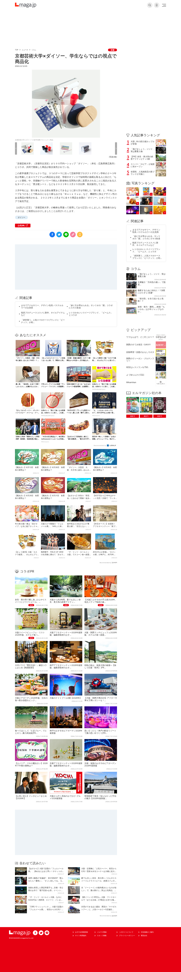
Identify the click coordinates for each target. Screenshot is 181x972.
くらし (34, 50)
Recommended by (100, 445)
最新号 (132, 416)
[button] (16, 148)
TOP (16, 50)
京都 (112, 50)
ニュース (25, 50)
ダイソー (21, 217)
